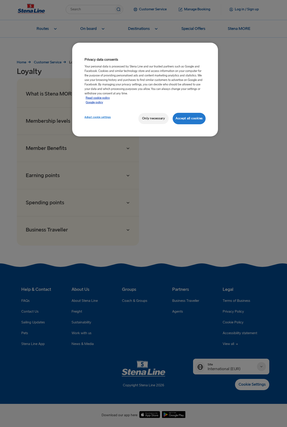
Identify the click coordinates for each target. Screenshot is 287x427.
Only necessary (153, 118)
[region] (145, 89)
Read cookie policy (98, 98)
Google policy (94, 102)
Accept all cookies (189, 118)
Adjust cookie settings (98, 117)
